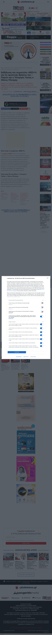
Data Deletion (19, 356)
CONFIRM (17, 352)
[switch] (41, 303)
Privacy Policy (33, 356)
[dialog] (26, 317)
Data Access (26, 356)
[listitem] (26, 300)
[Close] (48, 278)
